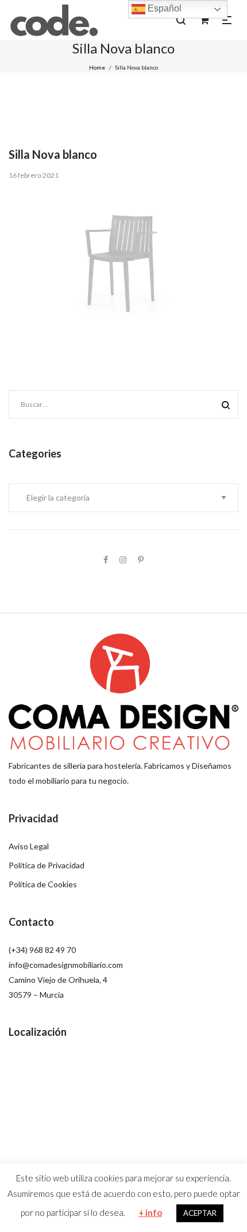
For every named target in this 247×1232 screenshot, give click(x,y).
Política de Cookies (43, 884)
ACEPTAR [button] (200, 1213)
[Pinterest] (141, 559)
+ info (150, 1212)
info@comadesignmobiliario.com (66, 965)
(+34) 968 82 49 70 (42, 950)
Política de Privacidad (46, 865)
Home (97, 67)
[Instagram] (122, 559)
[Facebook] (105, 559)
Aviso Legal (29, 846)
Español (163, 8)
